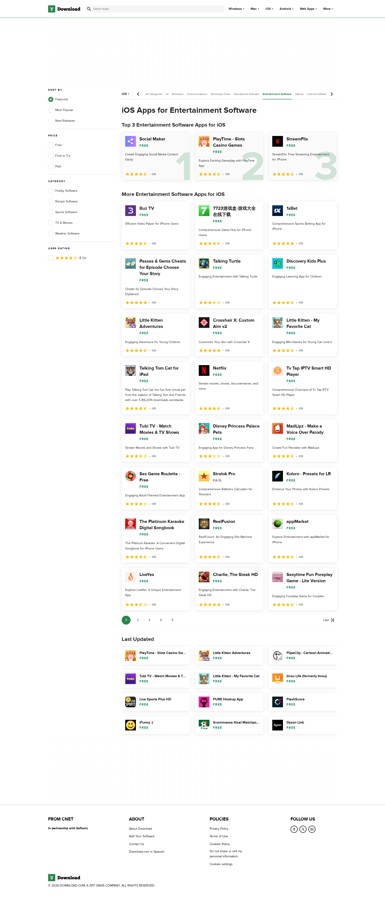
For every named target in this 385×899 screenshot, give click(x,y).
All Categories (153, 94)
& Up (82, 258)
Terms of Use (219, 836)
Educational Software (246, 94)
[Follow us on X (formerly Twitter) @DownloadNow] (303, 829)
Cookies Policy (220, 844)
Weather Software (67, 233)
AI (167, 94)
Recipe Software (66, 201)
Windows (235, 8)
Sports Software (66, 212)
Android (285, 8)
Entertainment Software (277, 94)
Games (299, 94)
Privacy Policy (219, 829)
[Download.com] (64, 8)
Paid (58, 166)
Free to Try (62, 156)
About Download (140, 829)
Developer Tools (220, 94)
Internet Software (317, 94)
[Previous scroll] (138, 94)
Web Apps (307, 8)
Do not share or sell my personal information (226, 854)
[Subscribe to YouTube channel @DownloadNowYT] (311, 829)
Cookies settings (221, 864)
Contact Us (136, 844)
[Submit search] (89, 8)
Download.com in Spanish (146, 852)
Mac (254, 8)
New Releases (65, 121)
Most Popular (64, 110)
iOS (268, 8)
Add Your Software (142, 836)
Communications (197, 94)
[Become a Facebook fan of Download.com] (294, 829)
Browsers (177, 94)
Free (58, 145)
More (327, 9)
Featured (61, 99)
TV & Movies (64, 223)
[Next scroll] (331, 94)
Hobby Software (66, 191)
